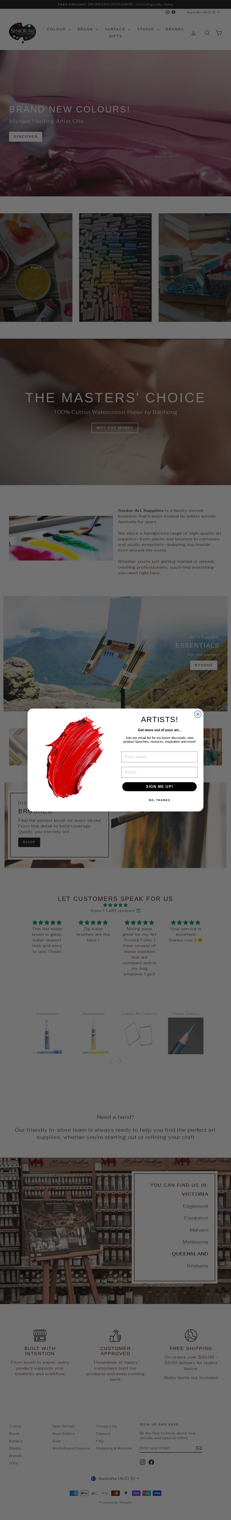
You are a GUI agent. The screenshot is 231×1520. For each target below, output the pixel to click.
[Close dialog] (197, 714)
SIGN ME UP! (159, 786)
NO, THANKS (159, 800)
